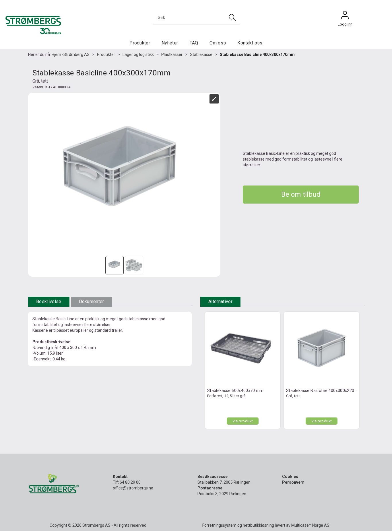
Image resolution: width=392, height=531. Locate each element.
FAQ (193, 43)
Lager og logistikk (138, 54)
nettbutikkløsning (258, 525)
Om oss (217, 43)
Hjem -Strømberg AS (71, 54)
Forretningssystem (219, 525)
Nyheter (170, 43)
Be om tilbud (301, 194)
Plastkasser (172, 54)
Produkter (139, 43)
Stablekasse (201, 54)
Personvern (293, 482)
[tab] (48, 302)
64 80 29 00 (130, 482)
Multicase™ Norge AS (310, 525)
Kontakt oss (250, 43)
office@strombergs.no (133, 488)
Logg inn (344, 16)
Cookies (290, 476)
